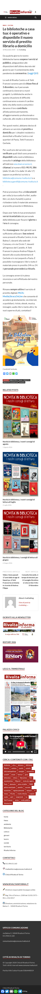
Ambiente (7, 765)
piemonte (13, 784)
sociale (6, 843)
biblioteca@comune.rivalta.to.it (17, 178)
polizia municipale (9, 787)
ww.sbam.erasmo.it (23, 164)
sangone (32, 794)
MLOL (20, 380)
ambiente (7, 824)
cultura (10, 25)
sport (11, 797)
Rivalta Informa (9, 850)
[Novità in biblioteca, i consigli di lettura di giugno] (20, 533)
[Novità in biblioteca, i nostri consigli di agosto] (20, 417)
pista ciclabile (22, 784)
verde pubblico (25, 800)
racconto (28, 787)
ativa (14, 765)
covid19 (6, 775)
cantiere (14, 768)
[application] (20, 744)
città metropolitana (10, 771)
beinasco (21, 765)
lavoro (6, 839)
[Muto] (32, 752)
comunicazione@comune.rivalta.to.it (16, 941)
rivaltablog (22, 50)
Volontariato (8, 803)
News (6, 820)
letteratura (7, 778)
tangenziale (19, 797)
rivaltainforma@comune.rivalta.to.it (18, 869)
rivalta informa (22, 794)
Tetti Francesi (8, 800)
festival (20, 775)
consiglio (21, 771)
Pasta (5, 784)
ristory (6, 794)
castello (28, 768)
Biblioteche (8, 828)
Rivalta (22, 382)
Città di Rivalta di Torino (14, 874)
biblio (5, 25)
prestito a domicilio (10, 382)
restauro (29, 790)
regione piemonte (18, 790)
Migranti (18, 781)
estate (13, 775)
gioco (26, 775)
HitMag (24, 991)
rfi (35, 790)
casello (21, 768)
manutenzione (8, 781)
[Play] (5, 752)
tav (26, 797)
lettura (15, 778)
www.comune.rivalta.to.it (28, 965)
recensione (7, 790)
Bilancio (6, 768)
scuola (6, 797)
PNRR (31, 784)
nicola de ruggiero (28, 781)
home (6, 817)
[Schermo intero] (35, 752)
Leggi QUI (33, 73)
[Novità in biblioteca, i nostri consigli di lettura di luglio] (20, 475)
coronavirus (30, 771)
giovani (6, 835)
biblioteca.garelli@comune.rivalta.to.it (20, 181)
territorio (7, 846)
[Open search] (35, 17)
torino (17, 800)
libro (30, 778)
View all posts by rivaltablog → (24, 603)
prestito (27, 380)
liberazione (23, 778)
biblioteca (14, 380)
